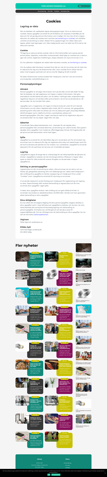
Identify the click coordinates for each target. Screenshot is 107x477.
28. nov (65, 361)
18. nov (64, 379)
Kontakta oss (65, 11)
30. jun (64, 289)
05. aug (35, 253)
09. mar (64, 325)
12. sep (35, 433)
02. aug (64, 433)
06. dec (35, 361)
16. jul (64, 253)
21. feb (35, 343)
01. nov (35, 397)
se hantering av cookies (65, 38)
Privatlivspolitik (56, 474)
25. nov (35, 379)
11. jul (35, 271)
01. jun (64, 307)
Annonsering (42, 11)
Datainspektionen (41, 215)
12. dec (64, 343)
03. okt (35, 415)
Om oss (50, 11)
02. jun (35, 307)
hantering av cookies (78, 62)
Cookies (56, 11)
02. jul (35, 289)
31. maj (35, 325)
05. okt (64, 397)
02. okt (64, 415)
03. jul (64, 271)
